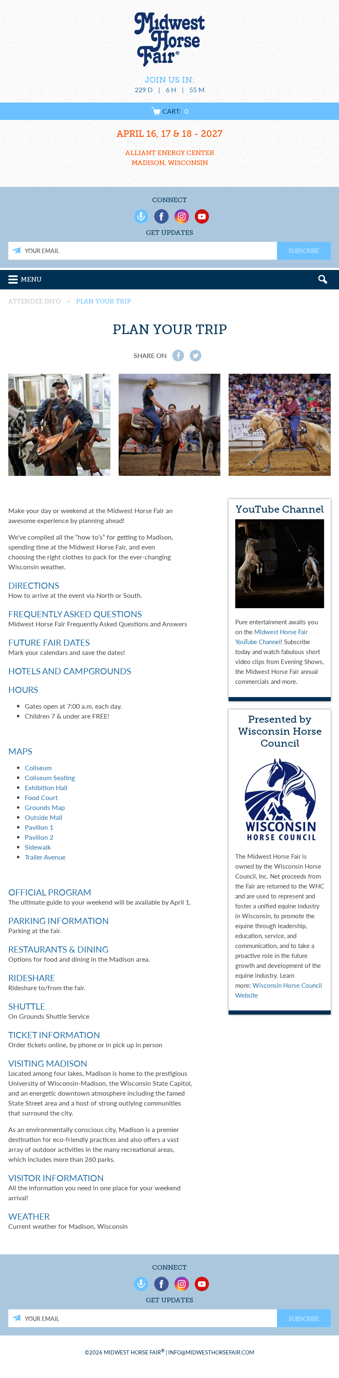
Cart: (175, 111)
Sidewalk (38, 847)
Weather (29, 1216)
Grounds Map (45, 807)
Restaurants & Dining (58, 949)
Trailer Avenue (45, 857)
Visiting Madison (47, 1063)
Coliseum (38, 767)
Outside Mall (43, 817)
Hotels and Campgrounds (69, 671)
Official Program (49, 892)
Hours (23, 689)
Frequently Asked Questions (75, 614)
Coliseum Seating (50, 777)
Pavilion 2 (39, 837)
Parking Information (58, 921)
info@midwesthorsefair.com (211, 1352)
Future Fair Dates (49, 642)
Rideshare (31, 978)
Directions (33, 585)
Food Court (41, 797)
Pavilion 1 (39, 827)
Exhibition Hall (46, 787)
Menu (31, 279)
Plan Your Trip (103, 301)
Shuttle (26, 1006)
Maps (20, 751)
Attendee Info (34, 301)
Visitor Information (56, 1178)
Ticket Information (54, 1035)
